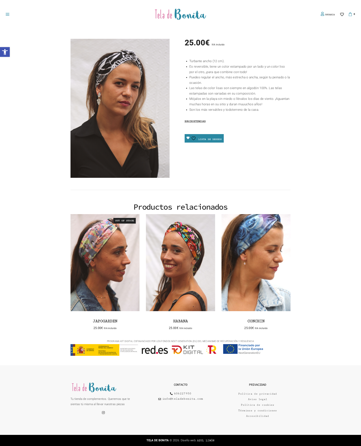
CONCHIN (256, 321)
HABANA (180, 321)
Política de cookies (257, 404)
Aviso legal (257, 399)
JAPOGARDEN (105, 321)
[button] (5, 52)
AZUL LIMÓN (206, 440)
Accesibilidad (257, 416)
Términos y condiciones (257, 410)
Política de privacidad (257, 393)
